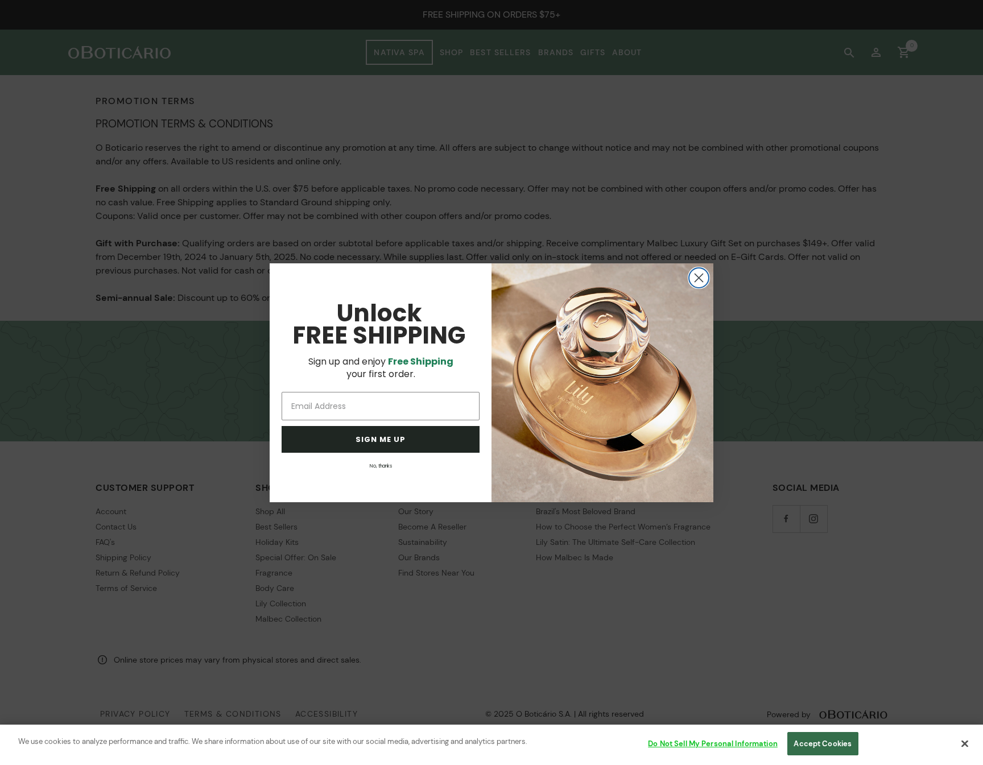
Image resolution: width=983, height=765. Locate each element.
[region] (491, 745)
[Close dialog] (699, 278)
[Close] (964, 743)
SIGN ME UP (381, 439)
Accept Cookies (823, 744)
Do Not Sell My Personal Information (713, 744)
